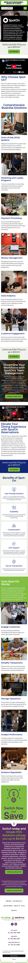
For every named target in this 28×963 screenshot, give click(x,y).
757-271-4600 (15, 944)
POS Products (17, 901)
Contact (14, 910)
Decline (14, 959)
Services (8, 901)
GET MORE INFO (14, 51)
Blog (23, 905)
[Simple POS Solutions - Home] (12, 8)
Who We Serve (8, 905)
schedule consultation (14, 872)
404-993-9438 (15, 932)
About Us (17, 905)
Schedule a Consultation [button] (14, 890)
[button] (14, 3)
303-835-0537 (15, 938)
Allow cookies (14, 955)
